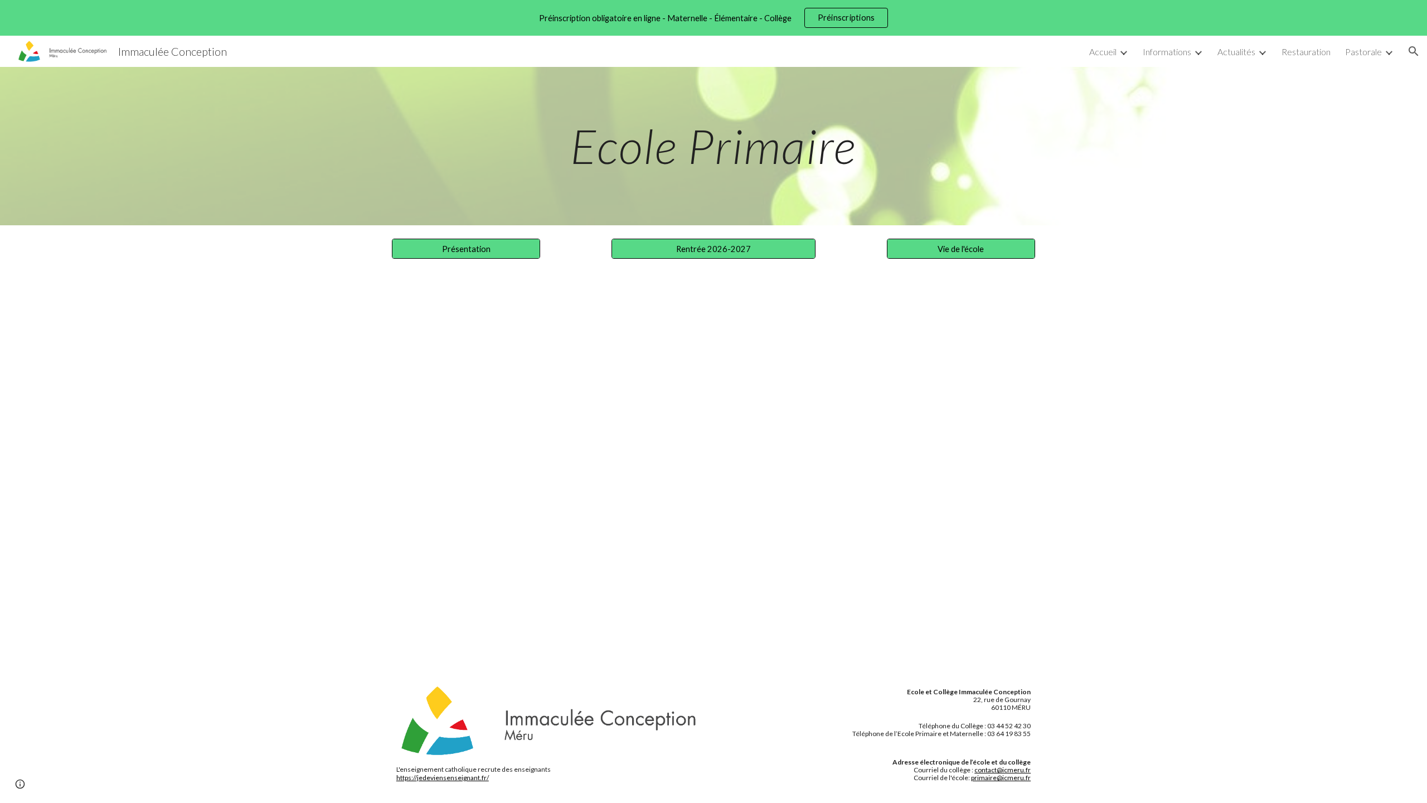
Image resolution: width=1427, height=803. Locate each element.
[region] (713, 18)
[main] (713, 146)
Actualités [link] (1236, 51)
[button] (1413, 51)
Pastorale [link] (1363, 51)
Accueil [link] (1103, 51)
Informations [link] (1167, 51)
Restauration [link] (1306, 51)
